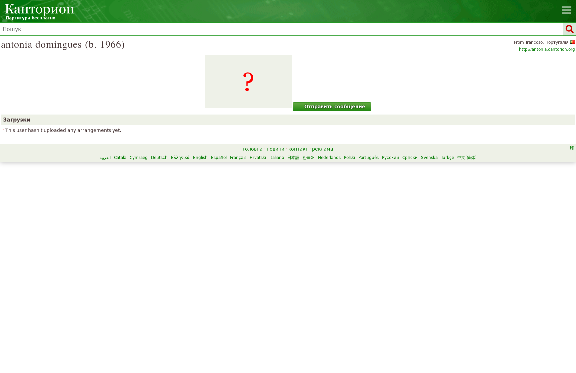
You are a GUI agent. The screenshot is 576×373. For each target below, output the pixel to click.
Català (120, 157)
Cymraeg (139, 157)
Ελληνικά (180, 157)
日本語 (293, 157)
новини (275, 149)
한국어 (309, 157)
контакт (298, 149)
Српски (410, 157)
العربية (105, 157)
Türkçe (447, 157)
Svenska (429, 157)
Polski (349, 157)
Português (368, 157)
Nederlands (329, 157)
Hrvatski (258, 157)
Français (238, 157)
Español (219, 157)
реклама (322, 149)
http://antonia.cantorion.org (547, 49)
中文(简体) (467, 157)
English (200, 157)
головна (253, 149)
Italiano (276, 157)
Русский (390, 157)
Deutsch (159, 157)
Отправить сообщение (334, 106)
